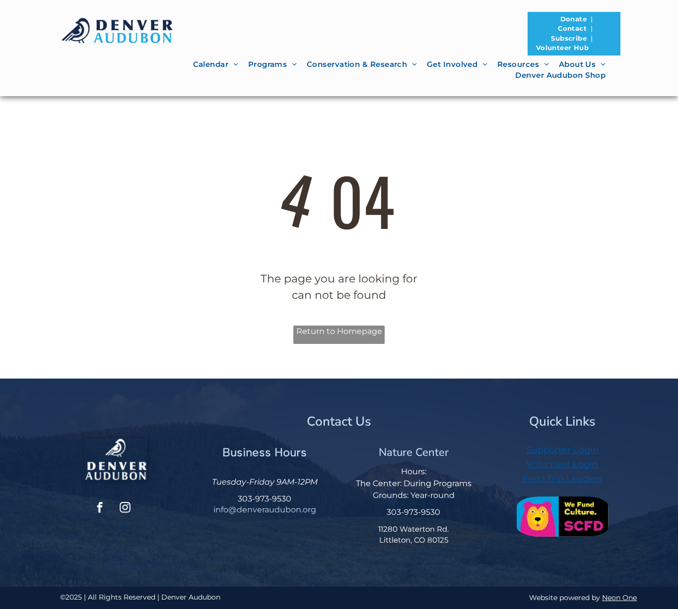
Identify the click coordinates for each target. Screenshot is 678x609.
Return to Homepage (339, 331)
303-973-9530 (264, 498)
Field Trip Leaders (562, 478)
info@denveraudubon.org (264, 509)
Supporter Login (562, 449)
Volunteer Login (562, 464)
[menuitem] (574, 19)
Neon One (619, 597)
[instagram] (125, 508)
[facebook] (99, 508)
